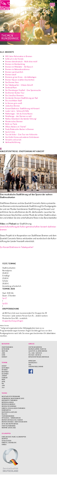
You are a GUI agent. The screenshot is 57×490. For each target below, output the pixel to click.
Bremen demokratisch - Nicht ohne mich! (21, 61)
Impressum (32, 361)
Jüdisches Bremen (12, 105)
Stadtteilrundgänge (9, 426)
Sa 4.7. (4, 298)
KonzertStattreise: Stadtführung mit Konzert (22, 108)
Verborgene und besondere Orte (13, 398)
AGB (29, 365)
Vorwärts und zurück (13, 139)
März (3, 379)
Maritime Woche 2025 (9, 428)
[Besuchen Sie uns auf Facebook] (41, 371)
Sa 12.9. (5, 303)
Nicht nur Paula (11, 124)
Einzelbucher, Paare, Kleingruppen (14, 437)
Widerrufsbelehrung (35, 366)
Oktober (5, 370)
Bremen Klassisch (8, 402)
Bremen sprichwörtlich (14, 72)
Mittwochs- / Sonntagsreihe (11, 418)
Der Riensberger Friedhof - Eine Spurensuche (23, 90)
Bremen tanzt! (10, 74)
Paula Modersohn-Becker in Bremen (19, 129)
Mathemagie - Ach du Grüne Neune (18, 113)
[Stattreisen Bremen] (5, 5)
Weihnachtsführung (12, 142)
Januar (4, 376)
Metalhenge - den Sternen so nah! (18, 116)
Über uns (5, 351)
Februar (5, 378)
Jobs (3, 353)
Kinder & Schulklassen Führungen (13, 408)
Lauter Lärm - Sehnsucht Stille (17, 111)
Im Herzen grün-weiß (13, 103)
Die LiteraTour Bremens (14, 95)
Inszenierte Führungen (9, 400)
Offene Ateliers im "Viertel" (15, 126)
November (5, 372)
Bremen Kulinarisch (8, 404)
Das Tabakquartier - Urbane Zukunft (19, 85)
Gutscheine (5, 349)
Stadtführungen (7, 347)
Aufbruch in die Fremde (14, 59)
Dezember (5, 374)
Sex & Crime (10, 132)
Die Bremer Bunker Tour (14, 92)
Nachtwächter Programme (11, 396)
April (3, 381)
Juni (3, 385)
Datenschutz (32, 363)
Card (3, 355)
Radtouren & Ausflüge (9, 412)
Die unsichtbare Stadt (13, 100)
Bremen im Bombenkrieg (15, 64)
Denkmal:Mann (11, 87)
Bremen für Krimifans (9, 406)
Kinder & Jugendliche (9, 442)
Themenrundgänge (8, 416)
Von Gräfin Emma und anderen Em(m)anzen (22, 137)
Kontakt (4, 357)
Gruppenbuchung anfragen (12, 320)
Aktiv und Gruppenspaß (10, 424)
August (4, 366)
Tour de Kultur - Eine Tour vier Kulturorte (21, 134)
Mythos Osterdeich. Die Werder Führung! (20, 118)
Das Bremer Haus (12, 82)
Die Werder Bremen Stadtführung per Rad (21, 98)
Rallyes (4, 414)
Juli (3, 387)
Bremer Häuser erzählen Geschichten (19, 79)
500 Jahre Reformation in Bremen (18, 56)
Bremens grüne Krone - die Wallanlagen (20, 77)
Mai (3, 383)
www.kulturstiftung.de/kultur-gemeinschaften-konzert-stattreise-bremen (28, 228)
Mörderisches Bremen (14, 121)
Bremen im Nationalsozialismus (17, 69)
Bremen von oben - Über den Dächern (14, 422)
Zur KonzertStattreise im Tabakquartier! (16, 247)
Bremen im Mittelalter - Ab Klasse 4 (19, 66)
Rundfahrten (6, 410)
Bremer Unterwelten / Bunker (12, 420)
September (5, 368)
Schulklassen (6, 441)
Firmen (4, 444)
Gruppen (5, 439)
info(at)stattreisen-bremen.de (38, 357)
